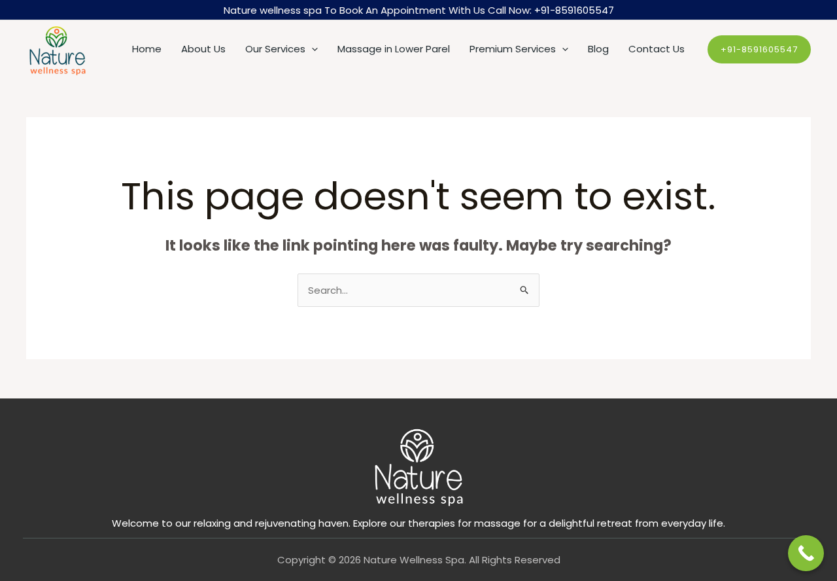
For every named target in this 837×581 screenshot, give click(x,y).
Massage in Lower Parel (393, 49)
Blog (598, 49)
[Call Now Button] (806, 553)
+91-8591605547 (574, 10)
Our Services (275, 49)
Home (147, 49)
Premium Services (513, 49)
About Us (203, 49)
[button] (311, 49)
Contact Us (656, 49)
